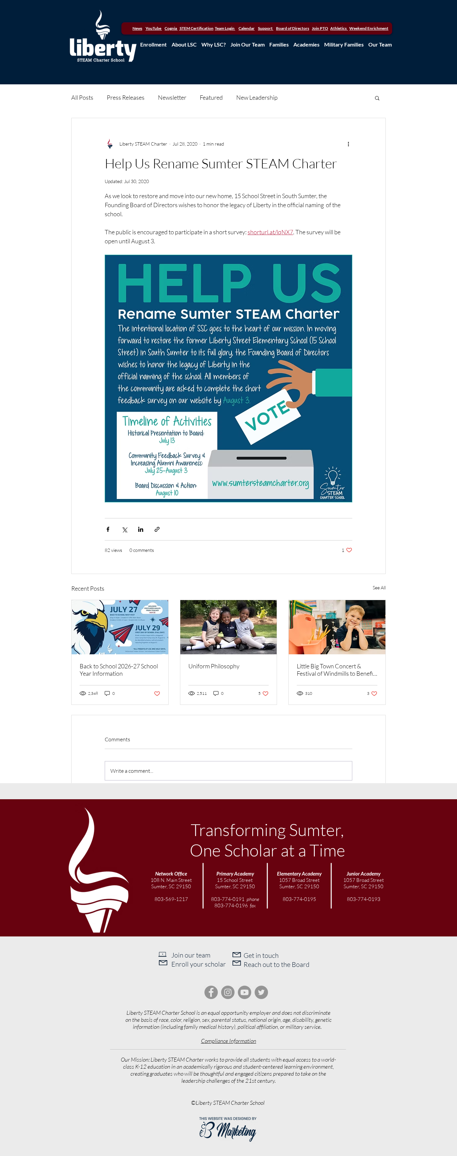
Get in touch (261, 955)
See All (379, 587)
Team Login (225, 28)
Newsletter (172, 97)
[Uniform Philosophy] (228, 627)
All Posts (82, 97)
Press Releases (126, 97)
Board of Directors (292, 28)
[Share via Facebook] (108, 529)
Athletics (339, 28)
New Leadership (257, 97)
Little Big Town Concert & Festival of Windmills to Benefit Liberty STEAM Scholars (336, 669)
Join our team (190, 955)
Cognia (171, 28)
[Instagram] (228, 992)
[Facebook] (211, 992)
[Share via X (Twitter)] (124, 529)
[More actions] (348, 144)
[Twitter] (261, 992)
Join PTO (320, 28)
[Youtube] (244, 992)
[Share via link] (157, 529)
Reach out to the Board (276, 964)
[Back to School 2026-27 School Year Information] (120, 627)
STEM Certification (196, 28)
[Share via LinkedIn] (141, 529)
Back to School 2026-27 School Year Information (119, 669)
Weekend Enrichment (368, 28)
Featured (211, 97)
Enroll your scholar (198, 964)
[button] (377, 97)
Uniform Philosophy (214, 666)
